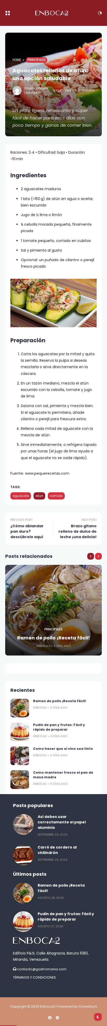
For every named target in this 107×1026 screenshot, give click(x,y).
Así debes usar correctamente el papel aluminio (62, 822)
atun (39, 496)
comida (56, 496)
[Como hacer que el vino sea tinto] (19, 755)
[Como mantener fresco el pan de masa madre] (19, 779)
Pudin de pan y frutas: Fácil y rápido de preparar (59, 727)
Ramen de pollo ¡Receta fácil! (53, 638)
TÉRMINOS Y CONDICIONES (34, 977)
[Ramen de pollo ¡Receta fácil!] (19, 708)
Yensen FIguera (36, 88)
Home (16, 60)
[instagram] (57, 1018)
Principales (37, 60)
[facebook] (50, 1018)
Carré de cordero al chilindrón (57, 850)
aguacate (20, 496)
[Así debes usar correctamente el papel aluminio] (23, 824)
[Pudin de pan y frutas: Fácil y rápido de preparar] (19, 732)
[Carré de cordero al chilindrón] (23, 855)
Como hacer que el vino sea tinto (63, 748)
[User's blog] (53, 940)
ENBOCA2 (43, 646)
